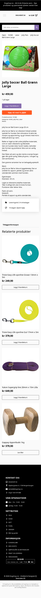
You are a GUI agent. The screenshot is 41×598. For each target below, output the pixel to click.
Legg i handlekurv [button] (20, 287)
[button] (36, 27)
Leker (17, 35)
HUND (10, 35)
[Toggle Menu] (4, 15)
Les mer (20, 452)
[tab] (11, 224)
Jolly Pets (24, 35)
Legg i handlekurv (11, 106)
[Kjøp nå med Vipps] (17, 112)
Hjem (4, 35)
